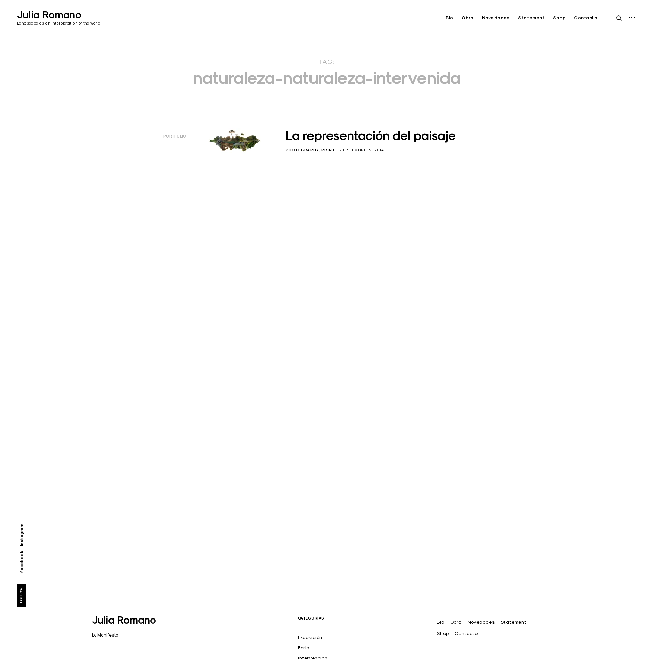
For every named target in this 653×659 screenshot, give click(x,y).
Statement (531, 18)
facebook (21, 562)
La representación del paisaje (371, 135)
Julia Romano (49, 14)
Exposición (310, 637)
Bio (449, 18)
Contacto (585, 18)
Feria (304, 647)
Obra (467, 18)
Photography (302, 150)
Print (328, 150)
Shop (559, 18)
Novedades (496, 18)
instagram (21, 535)
